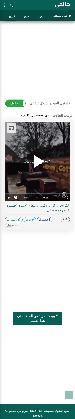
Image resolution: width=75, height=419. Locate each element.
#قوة (43, 205)
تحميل (11, 225)
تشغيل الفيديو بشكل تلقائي (50, 103)
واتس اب (12, 219)
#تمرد (22, 205)
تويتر (28, 219)
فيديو (12, 16)
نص (41, 16)
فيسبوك (44, 219)
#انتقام (33, 205)
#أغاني (53, 205)
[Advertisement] (37, 60)
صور (26, 16)
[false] (4, 5)
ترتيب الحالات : (61, 115)
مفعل (14, 103)
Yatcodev (37, 415)
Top (69, 395)
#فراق (64, 205)
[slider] (37, 193)
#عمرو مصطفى (58, 210)
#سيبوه (12, 205)
